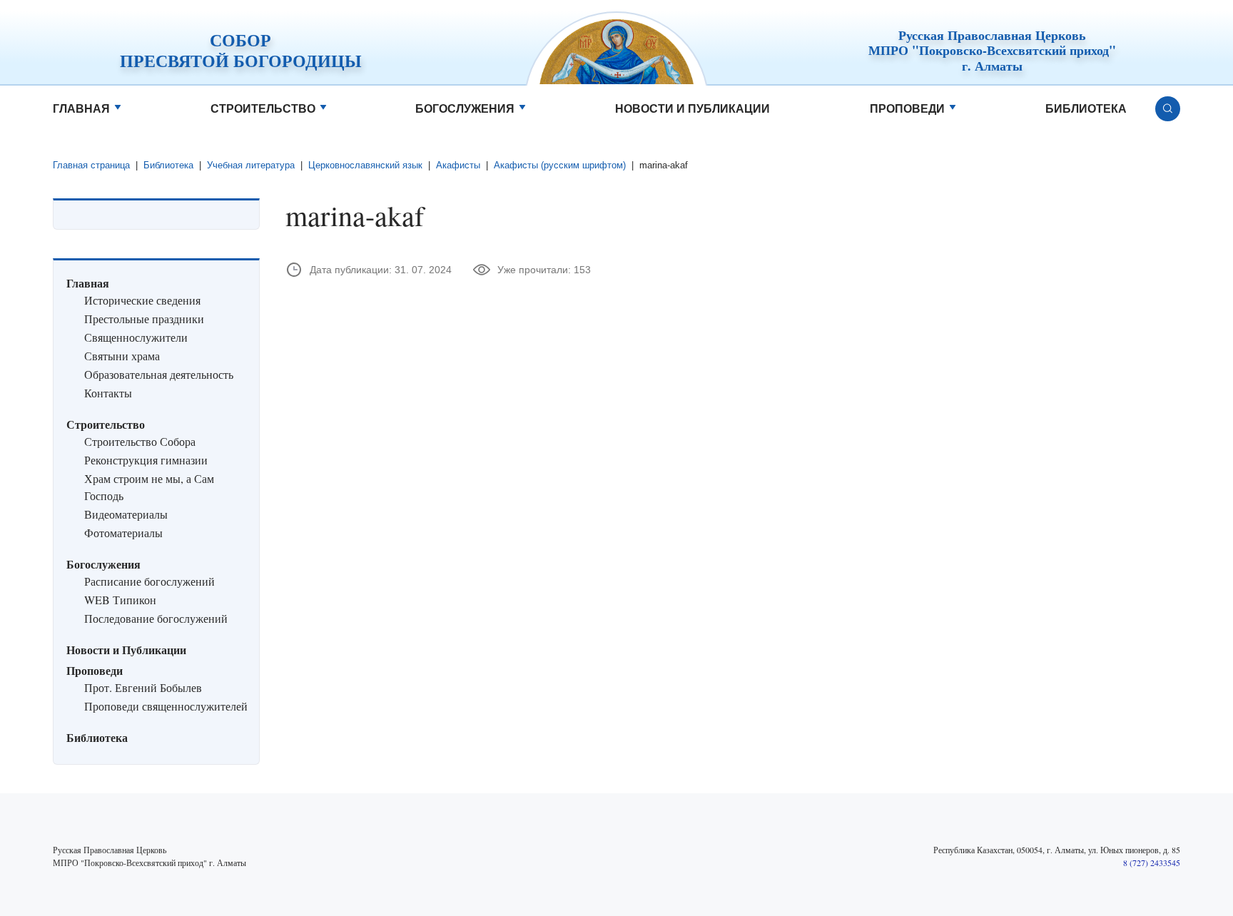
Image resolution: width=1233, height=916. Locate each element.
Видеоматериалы (126, 514)
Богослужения (464, 109)
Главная (81, 109)
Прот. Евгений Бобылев (143, 687)
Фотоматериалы (123, 532)
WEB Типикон (120, 599)
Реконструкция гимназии (146, 459)
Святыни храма (122, 355)
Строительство (262, 109)
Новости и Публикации (692, 109)
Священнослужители (136, 337)
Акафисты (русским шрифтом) (560, 165)
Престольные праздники (144, 318)
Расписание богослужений (149, 581)
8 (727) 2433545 (1151, 862)
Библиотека (1086, 109)
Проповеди (907, 109)
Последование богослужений (156, 618)
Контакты (108, 392)
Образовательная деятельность (158, 374)
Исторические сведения (142, 299)
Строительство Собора (140, 441)
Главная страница (91, 165)
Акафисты (458, 165)
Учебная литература (251, 165)
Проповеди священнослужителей (166, 705)
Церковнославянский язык (365, 165)
